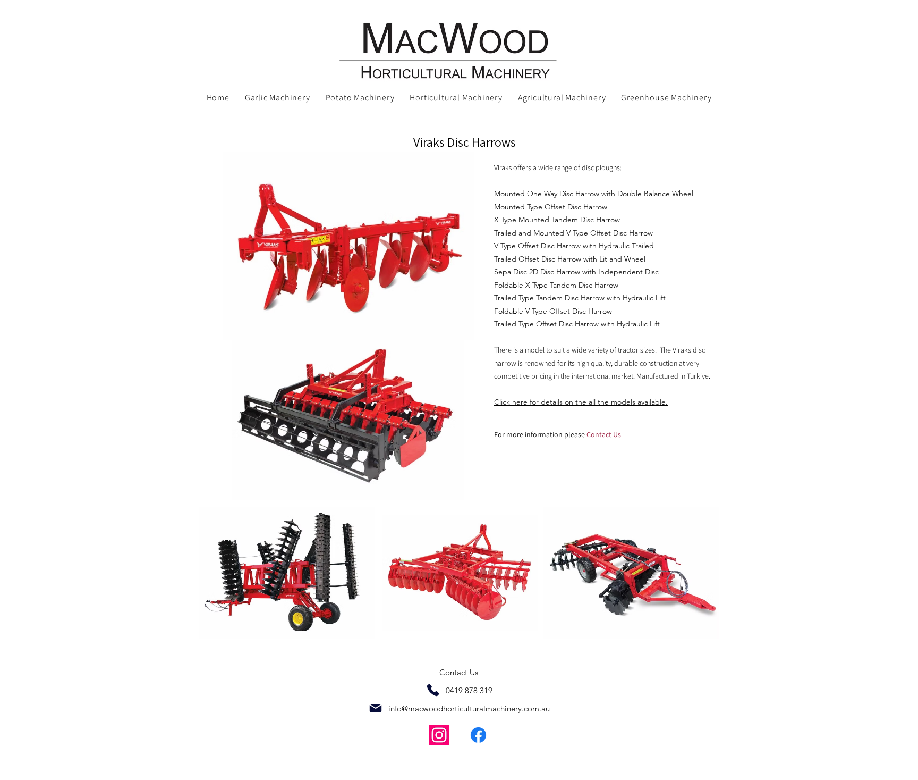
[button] (277, 98)
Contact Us (458, 672)
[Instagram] (439, 735)
